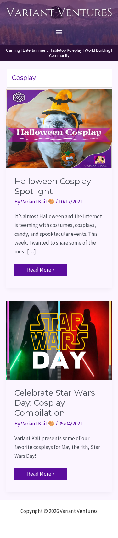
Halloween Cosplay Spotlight (52, 186)
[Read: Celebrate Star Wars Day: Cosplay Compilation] (59, 339)
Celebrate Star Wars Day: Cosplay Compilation (54, 403)
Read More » (40, 268)
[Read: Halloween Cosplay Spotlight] (59, 128)
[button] (59, 32)
